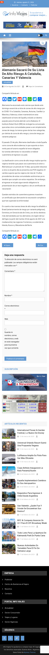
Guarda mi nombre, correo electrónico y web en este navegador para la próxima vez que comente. (12, 340)
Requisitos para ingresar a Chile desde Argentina (29, 494)
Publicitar (34, 5)
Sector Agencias (11, 622)
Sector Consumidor (12, 613)
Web (6, 319)
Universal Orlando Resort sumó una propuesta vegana (31, 444)
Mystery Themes (30, 652)
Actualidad (7, 82)
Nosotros (15, 5)
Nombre (8, 296)
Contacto (24, 5)
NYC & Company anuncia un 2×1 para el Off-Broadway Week (32, 521)
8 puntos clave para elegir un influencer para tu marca (9, 245)
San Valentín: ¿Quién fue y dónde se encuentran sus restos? (29, 508)
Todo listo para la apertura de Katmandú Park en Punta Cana (31, 534)
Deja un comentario (36, 86)
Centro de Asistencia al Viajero (17, 584)
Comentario (10, 271)
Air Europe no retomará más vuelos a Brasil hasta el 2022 (42, 245)
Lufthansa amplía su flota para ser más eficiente (31, 456)
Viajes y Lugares (11, 617)
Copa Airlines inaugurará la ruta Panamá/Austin (30, 469)
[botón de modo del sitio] (40, 35)
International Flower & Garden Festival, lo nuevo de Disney (31, 431)
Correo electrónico (12, 307)
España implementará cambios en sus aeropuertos (31, 481)
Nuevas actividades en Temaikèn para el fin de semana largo (28, 548)
